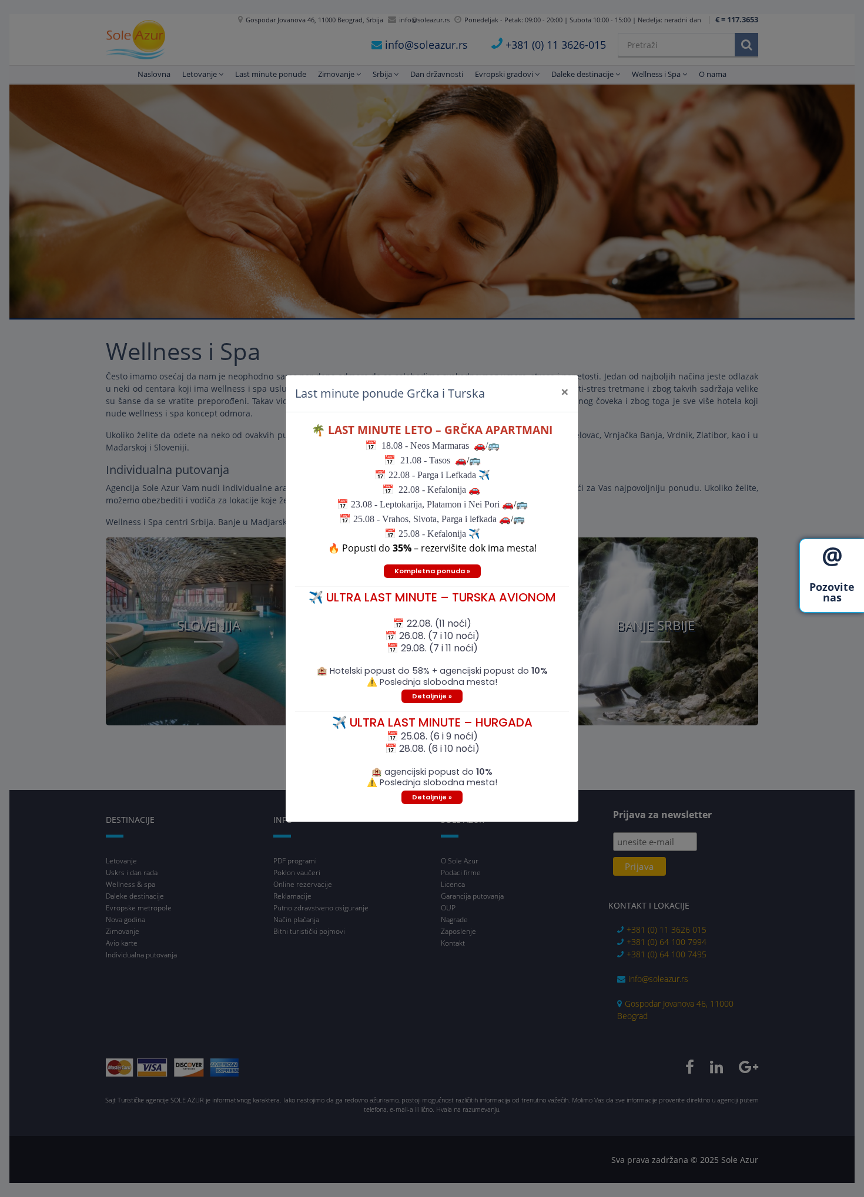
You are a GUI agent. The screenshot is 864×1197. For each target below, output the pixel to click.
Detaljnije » (432, 696)
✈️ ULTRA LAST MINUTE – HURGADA (432, 722)
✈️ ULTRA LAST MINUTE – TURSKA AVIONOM (432, 597)
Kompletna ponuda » (432, 571)
